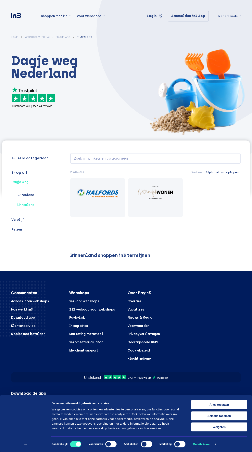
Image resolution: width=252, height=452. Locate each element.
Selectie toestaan (219, 416)
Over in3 (134, 301)
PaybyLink (77, 317)
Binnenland (25, 205)
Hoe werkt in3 (22, 309)
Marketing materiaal (86, 334)
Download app (23, 317)
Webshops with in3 (37, 37)
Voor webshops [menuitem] (89, 16)
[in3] (23, 16)
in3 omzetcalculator (86, 342)
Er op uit (19, 172)
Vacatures (136, 309)
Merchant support (83, 350)
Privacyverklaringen (144, 334)
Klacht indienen (140, 358)
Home (14, 37)
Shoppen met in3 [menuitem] (54, 16)
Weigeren (219, 427)
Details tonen (202, 444)
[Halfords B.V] (97, 197)
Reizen (16, 229)
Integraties (78, 326)
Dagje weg (63, 37)
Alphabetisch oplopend (223, 172)
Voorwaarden (138, 326)
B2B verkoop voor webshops (92, 309)
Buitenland (25, 195)
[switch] (111, 444)
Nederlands (228, 16)
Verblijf (17, 219)
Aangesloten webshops (30, 301)
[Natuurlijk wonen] (155, 197)
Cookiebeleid (139, 350)
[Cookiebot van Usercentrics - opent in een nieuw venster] (25, 444)
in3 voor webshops (84, 301)
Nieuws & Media (140, 317)
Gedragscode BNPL (143, 342)
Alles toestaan (219, 404)
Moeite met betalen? (28, 334)
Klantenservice (23, 326)
